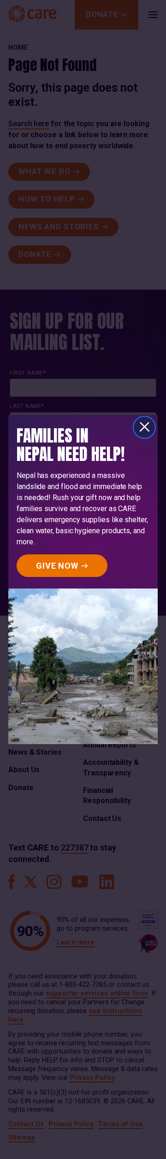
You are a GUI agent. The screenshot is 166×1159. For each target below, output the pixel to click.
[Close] (144, 427)
